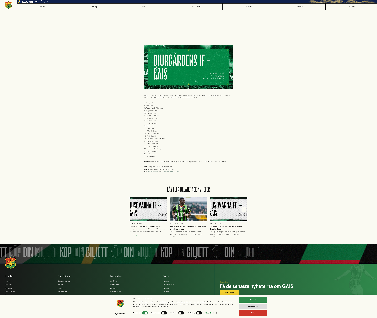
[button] (94, 6)
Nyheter (42, 7)
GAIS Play (351, 7)
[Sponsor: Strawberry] (44, 1)
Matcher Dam (62, 292)
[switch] (164, 312)
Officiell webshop (64, 281)
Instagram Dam (168, 285)
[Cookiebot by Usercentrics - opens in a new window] (120, 314)
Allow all (253, 300)
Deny (253, 313)
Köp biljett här (153, 172)
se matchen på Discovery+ (171, 172)
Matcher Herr (62, 288)
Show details (209, 313)
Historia (7, 281)
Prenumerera (229, 292)
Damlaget (8, 288)
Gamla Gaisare (115, 292)
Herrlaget (8, 285)
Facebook (166, 288)
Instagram (166, 281)
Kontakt (299, 7)
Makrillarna (114, 288)
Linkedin (166, 292)
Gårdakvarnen (115, 285)
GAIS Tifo (113, 281)
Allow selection (253, 306)
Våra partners (10, 292)
